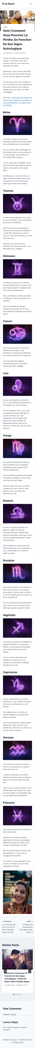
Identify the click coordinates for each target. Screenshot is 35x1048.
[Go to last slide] (5, 971)
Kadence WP (19, 1042)
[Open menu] (31, 3)
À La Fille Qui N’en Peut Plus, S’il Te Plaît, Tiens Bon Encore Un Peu (9, 927)
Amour (5, 27)
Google (13, 1014)
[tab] (13, 994)
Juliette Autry (9, 53)
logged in (16, 1027)
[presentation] (17, 959)
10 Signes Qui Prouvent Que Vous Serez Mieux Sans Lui (26, 927)
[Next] (29, 971)
